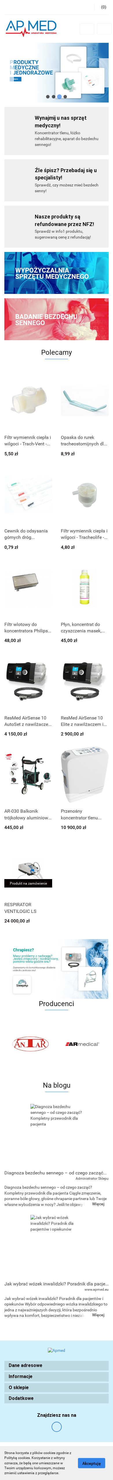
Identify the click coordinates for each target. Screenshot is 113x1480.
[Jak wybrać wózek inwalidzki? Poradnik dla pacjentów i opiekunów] (56, 1246)
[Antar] (30, 1044)
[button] (56, 1365)
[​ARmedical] (83, 1044)
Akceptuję (91, 1463)
